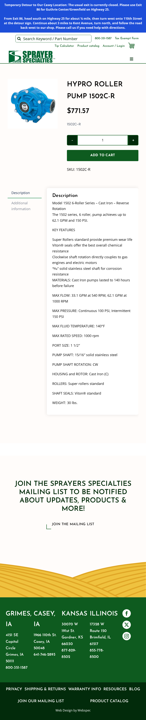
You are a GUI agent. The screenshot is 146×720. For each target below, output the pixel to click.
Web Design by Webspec (73, 710)
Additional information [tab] (20, 206)
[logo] (32, 52)
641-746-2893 (45, 655)
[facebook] (126, 613)
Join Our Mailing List (41, 701)
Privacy (14, 689)
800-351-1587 (17, 668)
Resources (115, 689)
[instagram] (126, 636)
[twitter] (126, 625)
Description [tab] (20, 192)
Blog (134, 689)
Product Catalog (109, 701)
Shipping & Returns (45, 689)
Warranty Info (84, 689)
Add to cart (102, 155)
